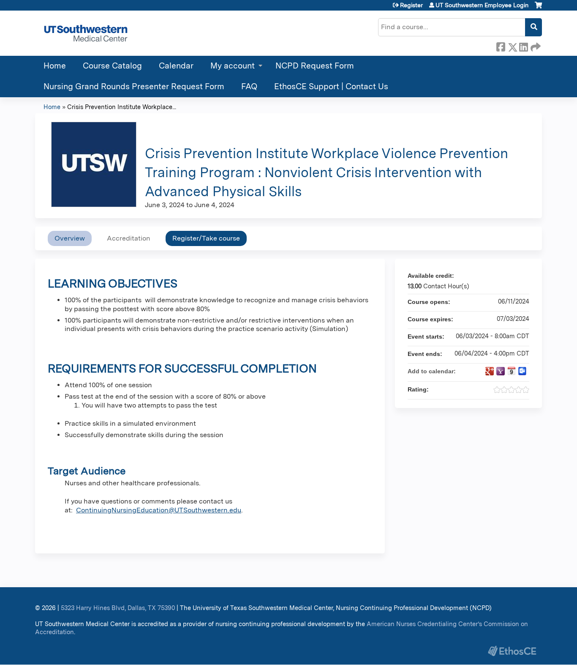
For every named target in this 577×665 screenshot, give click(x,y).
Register (411, 5)
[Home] (85, 33)
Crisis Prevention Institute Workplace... (121, 106)
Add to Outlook (522, 371)
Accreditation (128, 238)
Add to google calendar (489, 371)
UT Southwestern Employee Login (481, 5)
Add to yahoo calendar (500, 371)
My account (232, 66)
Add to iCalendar (511, 371)
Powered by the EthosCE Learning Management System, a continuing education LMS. (512, 651)
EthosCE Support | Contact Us (331, 86)
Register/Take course (206, 238)
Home (55, 66)
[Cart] (538, 8)
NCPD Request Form (314, 66)
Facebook (500, 46)
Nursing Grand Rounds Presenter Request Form (134, 86)
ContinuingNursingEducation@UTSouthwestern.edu (158, 510)
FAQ (249, 86)
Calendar (176, 66)
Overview (69, 238)
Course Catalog (112, 66)
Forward (535, 46)
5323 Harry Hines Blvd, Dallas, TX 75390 (118, 607)
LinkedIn (523, 46)
